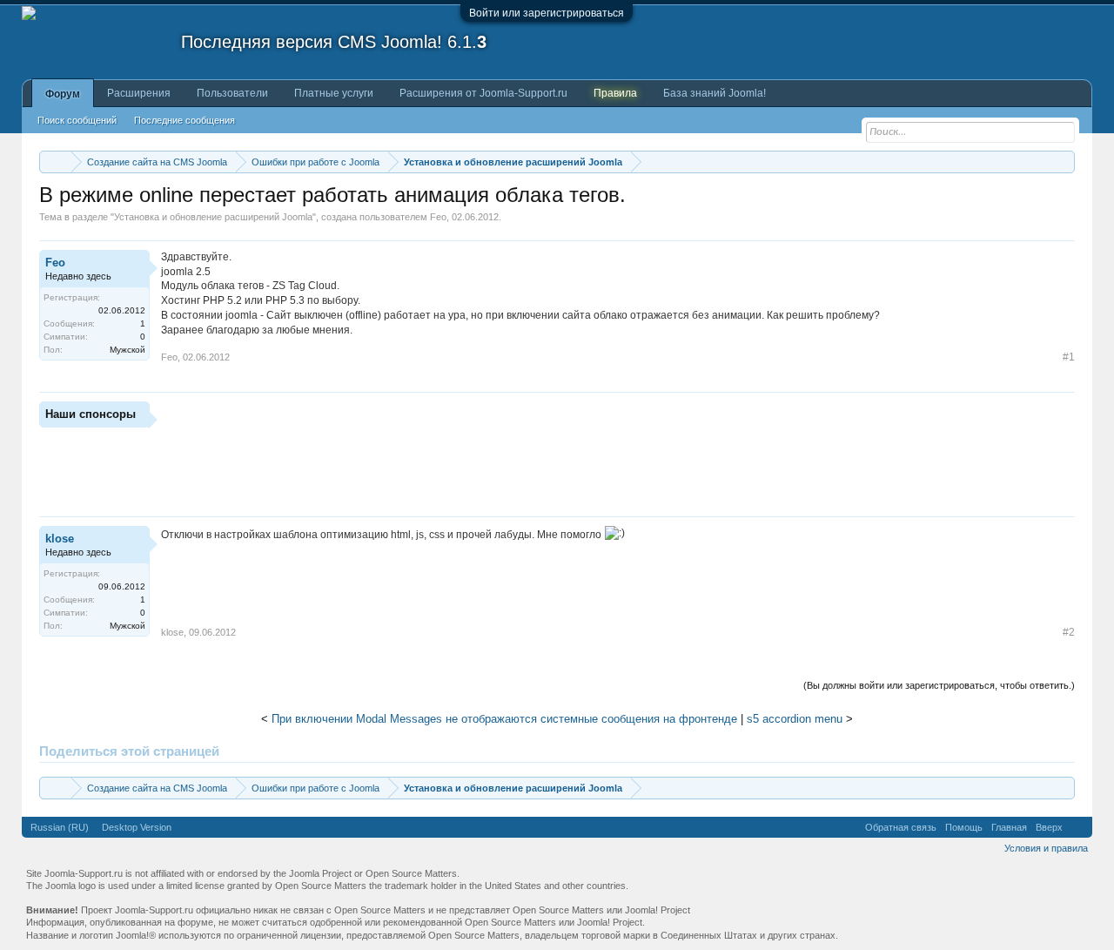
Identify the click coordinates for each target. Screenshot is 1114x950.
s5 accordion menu (794, 718)
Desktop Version (136, 827)
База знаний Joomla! (714, 93)
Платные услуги (333, 93)
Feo (438, 217)
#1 (1069, 357)
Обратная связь (900, 827)
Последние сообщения (184, 120)
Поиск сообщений (77, 120)
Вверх (1049, 827)
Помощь (964, 827)
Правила (615, 93)
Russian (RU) (59, 827)
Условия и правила (1046, 848)
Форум (62, 94)
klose (59, 538)
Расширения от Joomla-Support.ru (483, 93)
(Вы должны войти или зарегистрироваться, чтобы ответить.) (939, 685)
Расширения (139, 93)
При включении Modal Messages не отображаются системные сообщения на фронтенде (504, 718)
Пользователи (232, 93)
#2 (1069, 632)
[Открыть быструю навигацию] (1064, 161)
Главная (1009, 827)
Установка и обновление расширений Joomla (213, 217)
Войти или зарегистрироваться (546, 13)
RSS (1077, 827)
